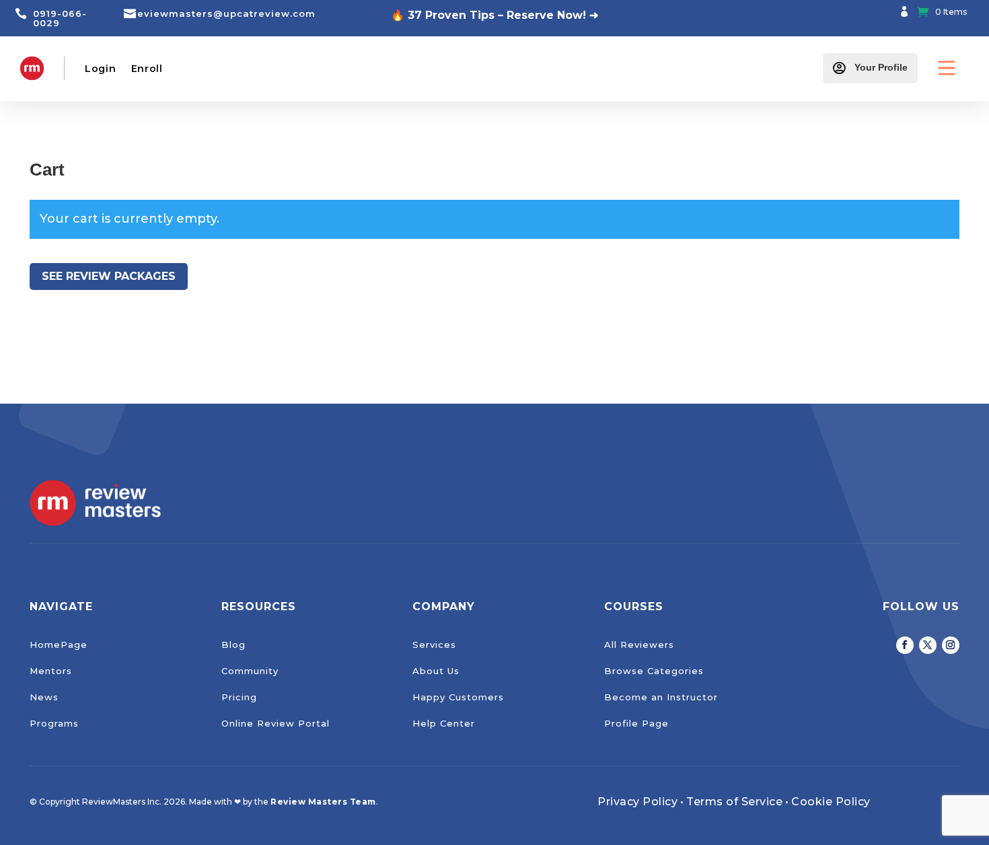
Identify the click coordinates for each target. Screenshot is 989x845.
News (44, 697)
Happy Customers (458, 697)
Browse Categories (654, 670)
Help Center (443, 723)
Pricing (239, 697)
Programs (54, 723)
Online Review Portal (275, 723)
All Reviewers (639, 644)
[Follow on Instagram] (950, 645)
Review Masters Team (323, 802)
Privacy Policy (637, 801)
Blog (233, 644)
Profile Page (636, 723)
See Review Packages (109, 276)
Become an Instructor (661, 697)
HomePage (58, 644)
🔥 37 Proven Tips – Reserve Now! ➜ (494, 15)
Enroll (147, 69)
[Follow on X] (928, 645)
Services (434, 644)
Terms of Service (734, 801)
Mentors (51, 670)
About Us (436, 670)
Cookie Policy (831, 801)
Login (100, 69)
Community (250, 670)
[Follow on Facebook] (905, 645)
